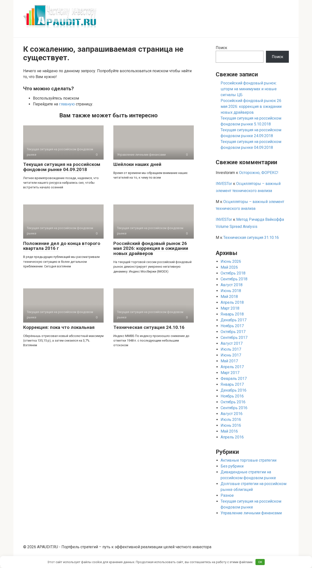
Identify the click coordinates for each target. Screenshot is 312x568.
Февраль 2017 (234, 378)
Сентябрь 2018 (234, 279)
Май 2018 (229, 296)
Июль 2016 (231, 419)
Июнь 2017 (231, 355)
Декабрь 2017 (233, 320)
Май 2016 (229, 431)
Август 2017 (232, 343)
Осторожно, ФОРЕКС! (258, 172)
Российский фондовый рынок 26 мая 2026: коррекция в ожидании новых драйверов (150, 248)
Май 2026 (229, 267)
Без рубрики (232, 466)
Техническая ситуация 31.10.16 (251, 237)
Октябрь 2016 (233, 402)
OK (260, 562)
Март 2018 (230, 308)
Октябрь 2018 (233, 273)
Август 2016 (232, 413)
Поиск (221, 47)
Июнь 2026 (231, 261)
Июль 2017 (231, 349)
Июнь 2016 (231, 425)
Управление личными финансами (251, 513)
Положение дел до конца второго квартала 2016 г (61, 246)
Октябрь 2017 (233, 331)
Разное (227, 495)
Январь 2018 (232, 314)
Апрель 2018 (232, 302)
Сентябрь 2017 (234, 337)
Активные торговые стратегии (248, 460)
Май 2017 (229, 361)
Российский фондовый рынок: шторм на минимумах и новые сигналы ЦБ (249, 89)
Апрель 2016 (232, 437)
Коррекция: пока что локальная (59, 327)
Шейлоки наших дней (137, 164)
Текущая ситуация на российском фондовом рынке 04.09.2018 (61, 167)
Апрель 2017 (232, 367)
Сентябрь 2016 (234, 408)
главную (67, 104)
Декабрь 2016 (233, 390)
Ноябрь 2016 (232, 396)
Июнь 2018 (231, 290)
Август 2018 (232, 285)
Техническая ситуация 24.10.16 (149, 327)
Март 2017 (230, 372)
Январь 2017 (232, 384)
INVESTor (224, 183)
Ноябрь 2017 (232, 326)
